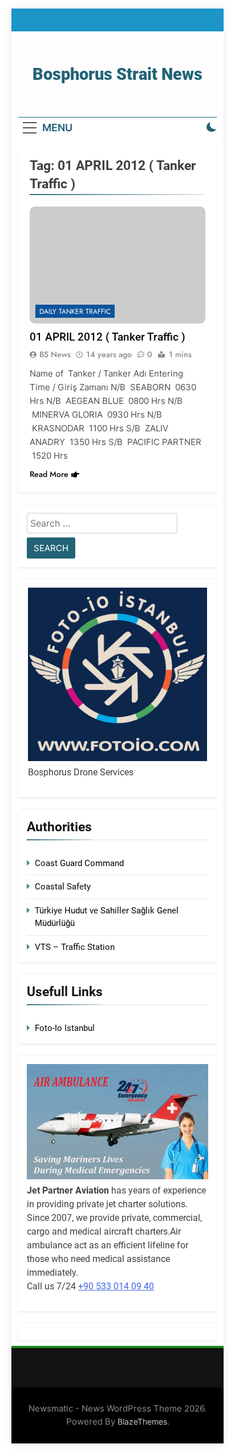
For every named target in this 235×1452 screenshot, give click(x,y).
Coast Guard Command (79, 863)
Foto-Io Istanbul (65, 1028)
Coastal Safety (63, 886)
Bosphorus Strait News (117, 74)
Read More (49, 474)
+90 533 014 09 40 (116, 1286)
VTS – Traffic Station (75, 947)
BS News (55, 354)
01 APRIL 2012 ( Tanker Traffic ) (107, 336)
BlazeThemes (142, 1421)
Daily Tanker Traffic (75, 311)
